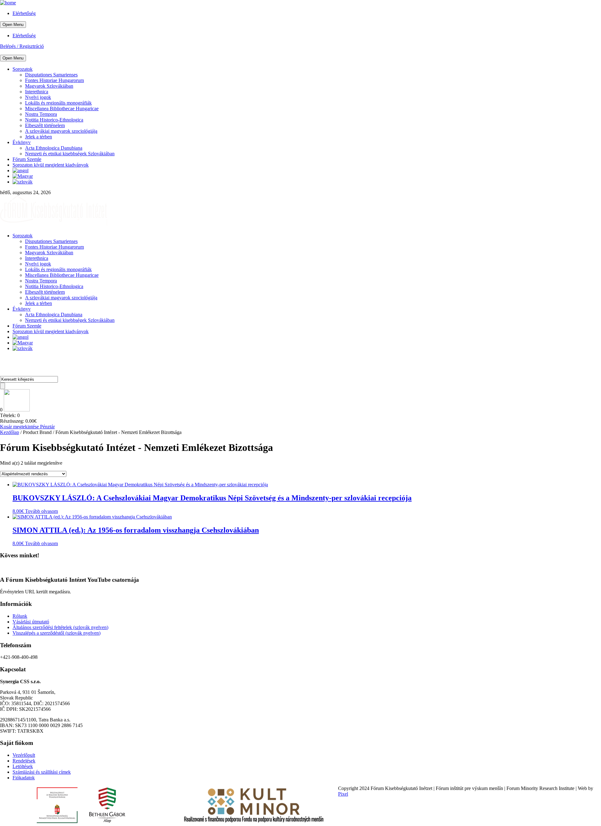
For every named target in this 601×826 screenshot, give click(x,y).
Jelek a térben (38, 136)
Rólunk (20, 616)
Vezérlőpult (24, 755)
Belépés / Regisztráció (22, 46)
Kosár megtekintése (20, 426)
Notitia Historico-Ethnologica (54, 119)
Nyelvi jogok (38, 97)
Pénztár (47, 426)
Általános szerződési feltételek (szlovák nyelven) (60, 627)
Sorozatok (23, 69)
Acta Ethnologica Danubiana (53, 148)
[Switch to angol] (20, 170)
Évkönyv (22, 142)
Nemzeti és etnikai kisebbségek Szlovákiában (70, 153)
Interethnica (36, 91)
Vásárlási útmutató (31, 621)
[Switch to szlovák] (23, 181)
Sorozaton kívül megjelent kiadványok (51, 165)
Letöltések (23, 766)
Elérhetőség (24, 13)
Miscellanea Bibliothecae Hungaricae (62, 108)
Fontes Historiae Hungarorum (54, 80)
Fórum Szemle (27, 159)
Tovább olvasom (41, 511)
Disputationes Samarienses (51, 74)
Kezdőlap (9, 432)
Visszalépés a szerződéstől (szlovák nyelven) (56, 633)
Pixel (343, 794)
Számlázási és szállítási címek (42, 772)
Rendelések (24, 760)
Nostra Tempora (41, 114)
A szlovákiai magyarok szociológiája (61, 131)
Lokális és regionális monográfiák (58, 103)
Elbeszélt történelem (45, 125)
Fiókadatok (24, 777)
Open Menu (13, 24)
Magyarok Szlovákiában (49, 86)
